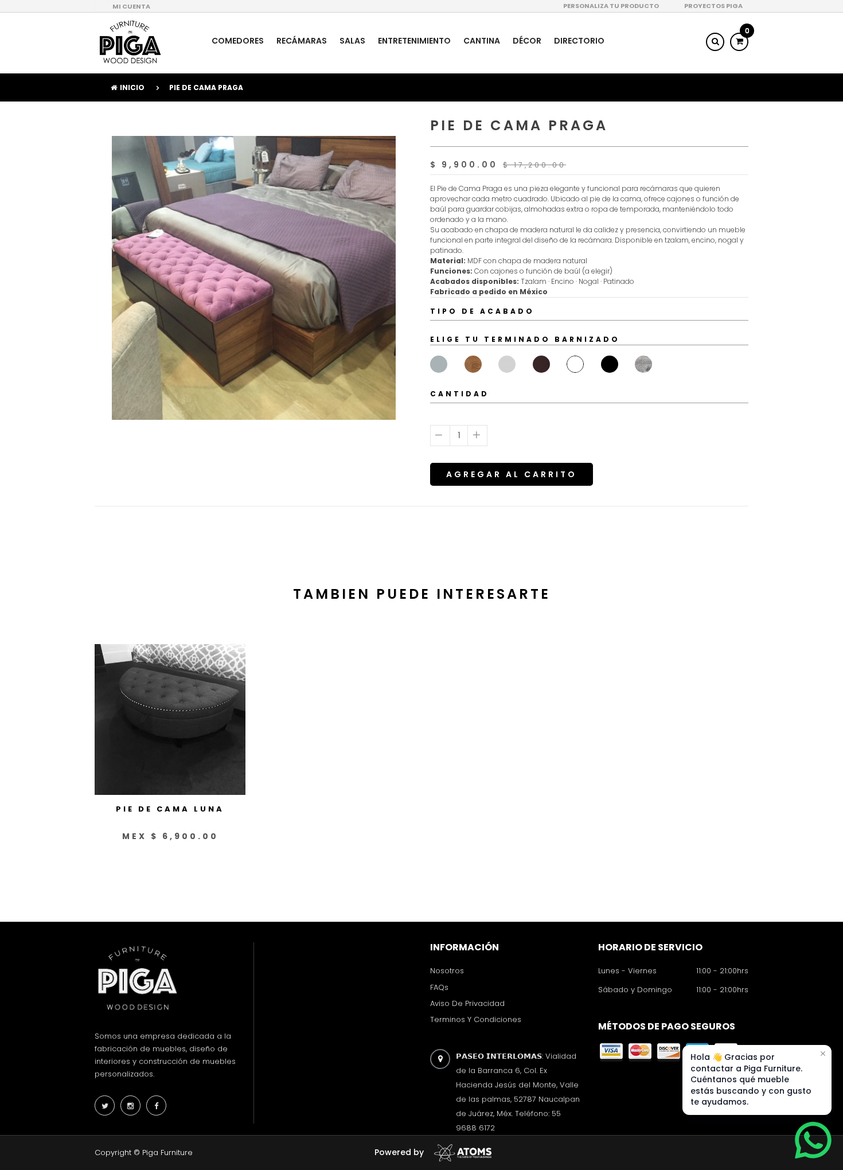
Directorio (579, 40)
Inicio (132, 87)
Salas (352, 40)
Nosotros (447, 971)
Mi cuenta (131, 6)
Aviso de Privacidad (467, 1003)
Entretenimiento (414, 40)
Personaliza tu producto (611, 5)
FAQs (439, 987)
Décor (527, 40)
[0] (739, 41)
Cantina (481, 40)
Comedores (238, 40)
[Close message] (823, 1053)
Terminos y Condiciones (475, 1019)
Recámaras (301, 40)
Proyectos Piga (713, 5)
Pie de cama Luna (170, 809)
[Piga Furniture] (129, 41)
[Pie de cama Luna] (170, 719)
